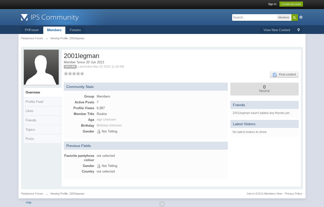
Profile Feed (34, 102)
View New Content (277, 30)
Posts (30, 139)
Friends (31, 120)
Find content (286, 74)
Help (28, 202)
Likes (29, 111)
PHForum (32, 30)
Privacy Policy (293, 193)
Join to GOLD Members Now (264, 193)
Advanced (301, 17)
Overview (33, 92)
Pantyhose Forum (32, 193)
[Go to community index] (66, 17)
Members (54, 30)
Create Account (291, 4)
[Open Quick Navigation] (298, 30)
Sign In (272, 4)
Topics (30, 129)
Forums (75, 30)
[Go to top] (162, 204)
